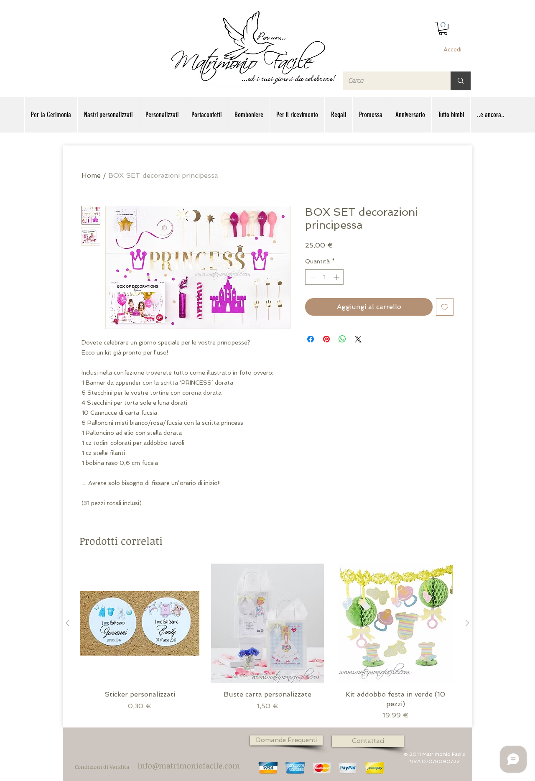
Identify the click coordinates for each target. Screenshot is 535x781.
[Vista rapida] (139, 623)
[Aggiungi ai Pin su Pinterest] (326, 339)
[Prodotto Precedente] (68, 623)
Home (91, 175)
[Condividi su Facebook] (311, 339)
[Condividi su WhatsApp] (342, 339)
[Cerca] (461, 80)
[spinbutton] (324, 277)
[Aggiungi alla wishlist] (444, 307)
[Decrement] (311, 277)
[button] (443, 28)
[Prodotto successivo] (467, 623)
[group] (267, 642)
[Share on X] (358, 339)
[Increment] (337, 277)
